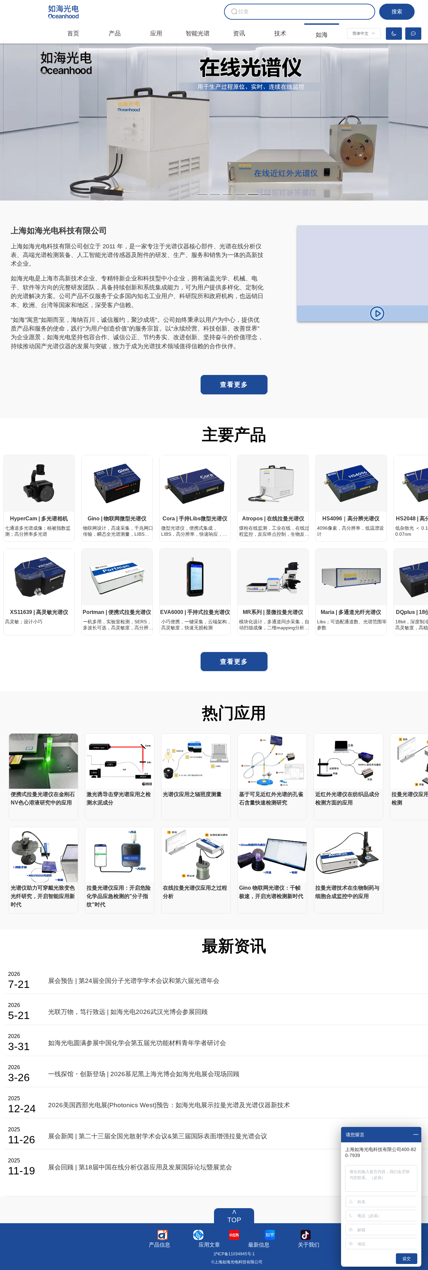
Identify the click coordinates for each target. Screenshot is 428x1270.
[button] (364, 33)
